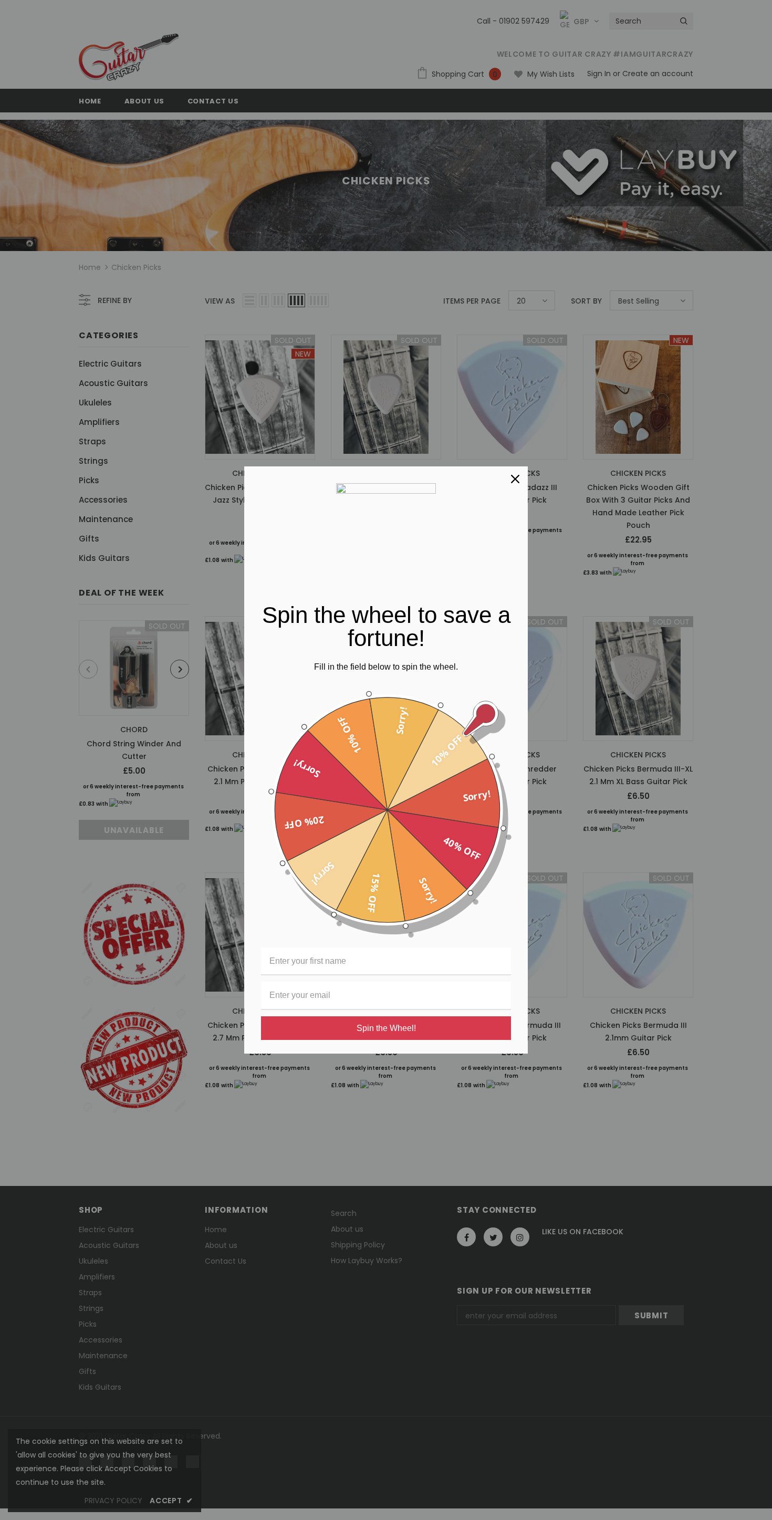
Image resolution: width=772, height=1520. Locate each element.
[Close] (515, 479)
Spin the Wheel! (386, 1028)
